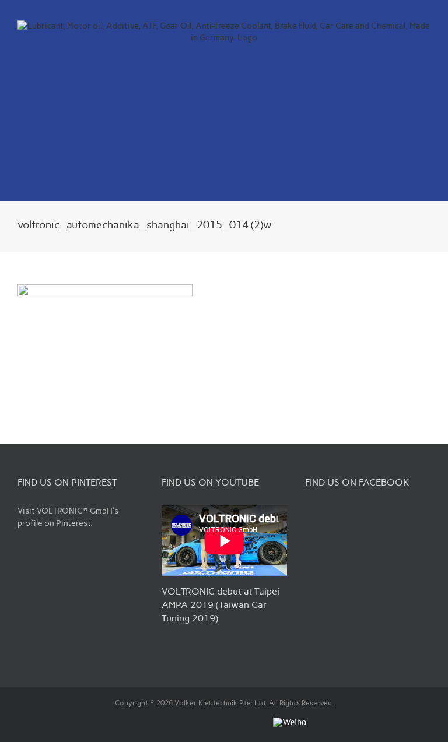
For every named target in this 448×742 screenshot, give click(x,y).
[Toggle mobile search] (405, 182)
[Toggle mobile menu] (425, 182)
